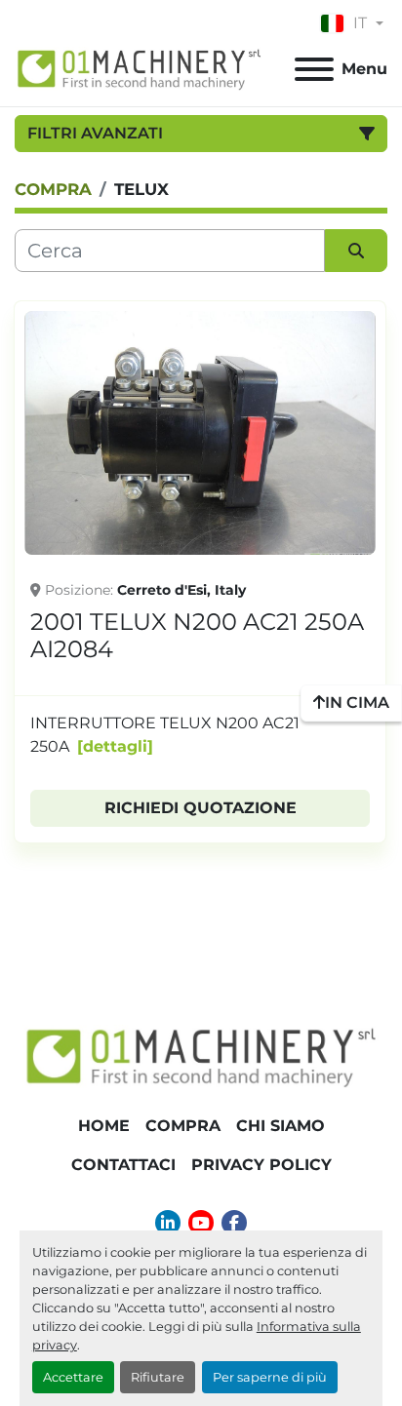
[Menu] (314, 69)
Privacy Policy (261, 1164)
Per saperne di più (270, 1377)
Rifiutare (157, 1377)
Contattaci (123, 1164)
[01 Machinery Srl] (201, 1055)
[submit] (356, 250)
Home (104, 1125)
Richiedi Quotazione (200, 808)
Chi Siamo (280, 1125)
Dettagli (115, 746)
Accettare (73, 1377)
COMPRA (183, 1125)
